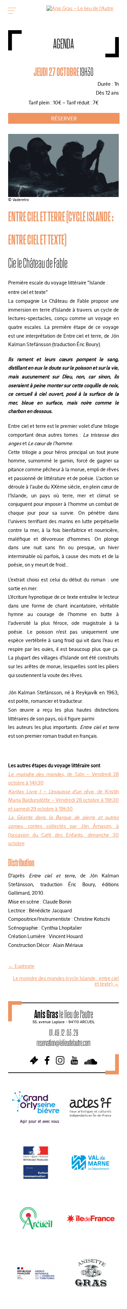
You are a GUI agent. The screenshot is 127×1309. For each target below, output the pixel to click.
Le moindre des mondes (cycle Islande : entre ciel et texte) (66, 981)
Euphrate (21, 966)
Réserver (64, 118)
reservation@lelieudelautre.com (63, 1042)
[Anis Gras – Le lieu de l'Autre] (79, 8)
